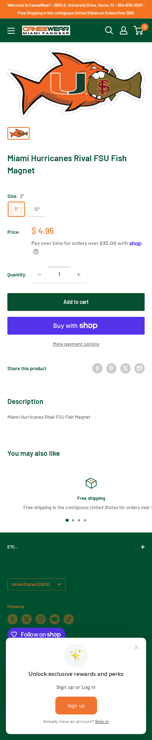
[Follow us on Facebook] (12, 619)
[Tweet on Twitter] (125, 368)
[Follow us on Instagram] (40, 619)
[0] (138, 30)
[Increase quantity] (78, 274)
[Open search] (109, 30)
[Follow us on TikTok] (68, 619)
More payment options (76, 344)
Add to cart (76, 302)
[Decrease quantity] (39, 274)
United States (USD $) (30, 584)
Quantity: (17, 275)
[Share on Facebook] (97, 368)
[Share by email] (139, 368)
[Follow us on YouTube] (54, 619)
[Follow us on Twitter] (26, 619)
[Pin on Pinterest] (111, 368)
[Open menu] (11, 31)
